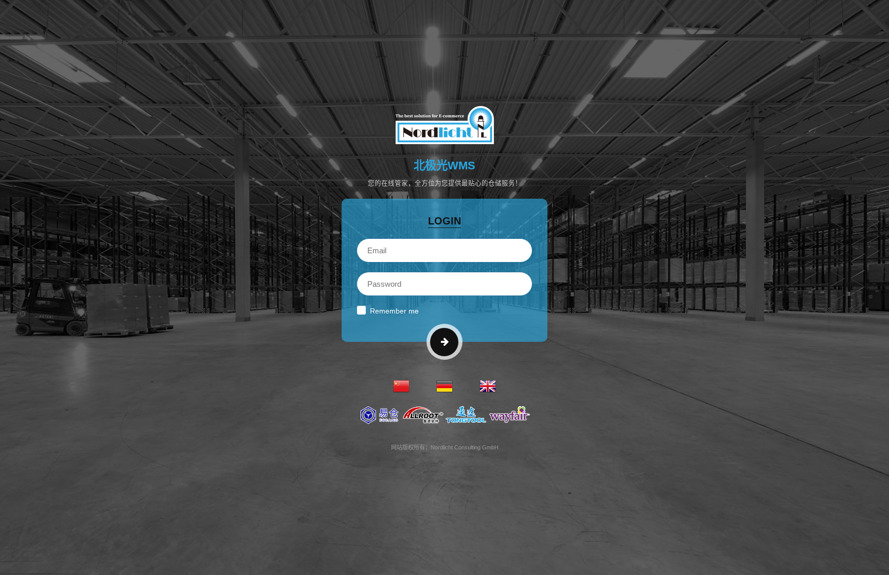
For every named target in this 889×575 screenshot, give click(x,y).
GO (444, 342)
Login (444, 220)
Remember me (394, 311)
